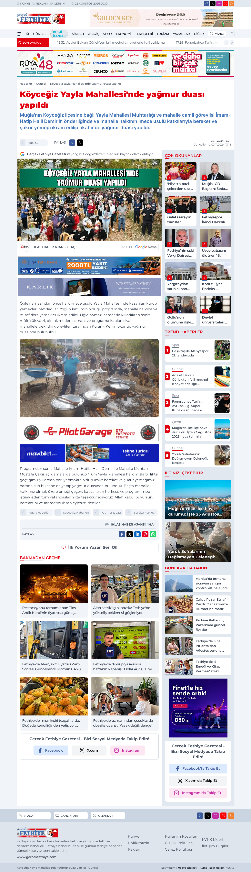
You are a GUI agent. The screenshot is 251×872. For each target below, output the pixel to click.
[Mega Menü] (19, 34)
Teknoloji (144, 34)
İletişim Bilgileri (215, 846)
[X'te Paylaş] (80, 142)
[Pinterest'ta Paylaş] (145, 534)
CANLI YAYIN (69, 815)
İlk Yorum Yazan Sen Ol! (92, 547)
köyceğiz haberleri (76, 512)
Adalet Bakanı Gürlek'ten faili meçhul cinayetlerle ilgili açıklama (106, 42)
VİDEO (219, 33)
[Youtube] (225, 3)
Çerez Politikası (178, 849)
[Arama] (232, 33)
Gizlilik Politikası (179, 843)
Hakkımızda (138, 843)
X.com (92, 750)
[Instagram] (219, 3)
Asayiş (93, 34)
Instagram (131, 750)
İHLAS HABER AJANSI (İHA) (53, 247)
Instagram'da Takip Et (201, 793)
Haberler (26, 83)
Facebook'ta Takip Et (201, 768)
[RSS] (231, 3)
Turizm (163, 34)
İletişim (59, 3)
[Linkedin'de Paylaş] (137, 534)
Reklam (42, 3)
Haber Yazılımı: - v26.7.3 (196, 867)
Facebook (54, 750)
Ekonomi (123, 34)
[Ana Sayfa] (27, 34)
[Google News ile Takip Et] (146, 247)
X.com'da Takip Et (201, 781)
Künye (25, 3)
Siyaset (78, 34)
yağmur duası (111, 512)
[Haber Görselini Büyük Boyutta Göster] (89, 200)
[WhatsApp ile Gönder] (153, 534)
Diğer (199, 34)
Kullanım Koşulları (181, 836)
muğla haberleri (33, 143)
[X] (213, 3)
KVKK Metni (212, 839)
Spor (107, 34)
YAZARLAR (105, 815)
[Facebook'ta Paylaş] (72, 142)
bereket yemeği (145, 512)
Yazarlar (181, 34)
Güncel (39, 34)
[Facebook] (206, 3)
